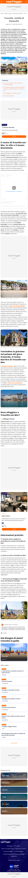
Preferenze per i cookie (14, 860)
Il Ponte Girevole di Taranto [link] (9, 707)
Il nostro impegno (18, 851)
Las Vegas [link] (5, 804)
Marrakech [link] (5, 783)
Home (2, 13)
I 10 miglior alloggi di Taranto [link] (9, 726)
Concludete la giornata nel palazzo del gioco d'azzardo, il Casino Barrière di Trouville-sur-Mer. (14, 89)
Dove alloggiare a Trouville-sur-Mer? (12, 93)
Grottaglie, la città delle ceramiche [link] (11, 690)
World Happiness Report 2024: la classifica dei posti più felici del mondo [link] (13, 734)
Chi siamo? (17, 846)
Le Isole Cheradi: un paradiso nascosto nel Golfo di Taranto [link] (12, 671)
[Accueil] (14, 1)
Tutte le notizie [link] (14, 743)
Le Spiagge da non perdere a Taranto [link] (11, 698)
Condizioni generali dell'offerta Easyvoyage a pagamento (14, 855)
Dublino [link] (4, 811)
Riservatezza (10, 846)
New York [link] (5, 776)
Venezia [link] (4, 790)
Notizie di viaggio (8, 13)
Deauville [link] (5, 656)
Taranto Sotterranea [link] (7, 681)
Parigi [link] (4, 797)
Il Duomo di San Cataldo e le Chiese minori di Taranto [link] (13, 717)
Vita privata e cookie (20, 848)
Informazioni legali (8, 851)
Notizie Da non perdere (18, 13)
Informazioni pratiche (8, 96)
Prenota (14, 136)
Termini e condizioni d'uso (7, 848)
